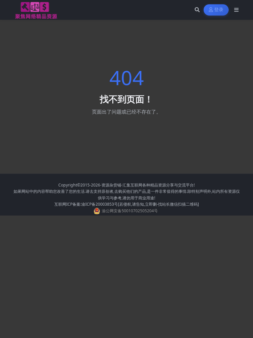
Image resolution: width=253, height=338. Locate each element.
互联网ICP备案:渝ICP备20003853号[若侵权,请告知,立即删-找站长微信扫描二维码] (126, 204)
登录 (219, 9)
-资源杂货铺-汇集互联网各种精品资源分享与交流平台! (147, 185)
